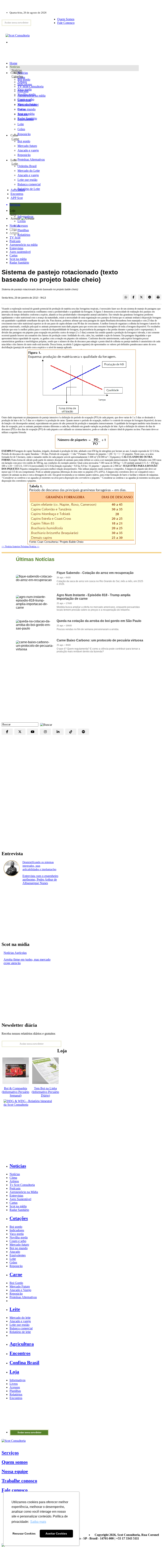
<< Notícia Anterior (11, 546)
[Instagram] (45, 732)
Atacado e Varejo (20, 1290)
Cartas (13, 255)
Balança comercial (21, 1328)
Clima (13, 229)
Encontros (17, 194)
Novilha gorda (26, 94)
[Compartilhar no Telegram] (149, 297)
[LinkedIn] (58, 732)
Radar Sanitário (19, 262)
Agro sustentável (20, 252)
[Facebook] (7, 732)
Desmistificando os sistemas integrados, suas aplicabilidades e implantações (39, 866)
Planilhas (15, 1391)
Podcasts (15, 241)
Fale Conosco (66, 22)
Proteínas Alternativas (23, 1297)
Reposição (24, 134)
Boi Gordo (16, 1283)
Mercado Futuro (20, 1286)
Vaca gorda (24, 89)
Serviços (10, 1452)
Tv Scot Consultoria (22, 1185)
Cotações (17, 76)
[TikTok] (70, 732)
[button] (45, 724)
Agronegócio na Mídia (24, 1192)
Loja (13, 214)
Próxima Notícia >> (30, 546)
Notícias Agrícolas (15, 952)
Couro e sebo (25, 99)
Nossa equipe (15, 1471)
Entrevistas (16, 248)
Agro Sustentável (20, 1199)
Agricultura (18, 190)
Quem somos (15, 1462)
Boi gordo (23, 79)
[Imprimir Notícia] (158, 297)
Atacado (22, 114)
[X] (19, 732)
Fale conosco (15, 1490)
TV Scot (15, 237)
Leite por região (19, 1324)
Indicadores (24, 84)
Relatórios (16, 1394)
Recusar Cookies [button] (24, 1533)
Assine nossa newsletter (16, 22)
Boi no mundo (26, 109)
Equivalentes (25, 119)
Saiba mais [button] (38, 1521)
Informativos (17, 1380)
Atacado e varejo (20, 1321)
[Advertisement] (81, 690)
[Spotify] (83, 732)
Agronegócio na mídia (24, 244)
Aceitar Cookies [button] (56, 1533)
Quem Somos (65, 19)
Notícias (17, 70)
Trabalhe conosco (19, 1480)
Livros (14, 1383)
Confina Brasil (24, 1362)
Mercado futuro (27, 104)
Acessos (15, 1387)
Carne (15, 139)
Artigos (14, 232)
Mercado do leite (20, 1317)
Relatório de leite (20, 1332)
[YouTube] (32, 732)
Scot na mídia (18, 259)
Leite (20, 124)
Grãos (21, 129)
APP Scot (17, 198)
